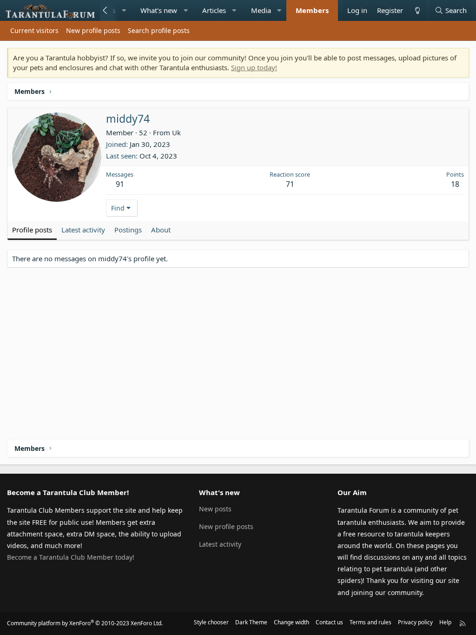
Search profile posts (159, 30)
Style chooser (211, 622)
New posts (215, 508)
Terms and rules (370, 622)
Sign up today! (254, 67)
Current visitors (34, 30)
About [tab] (161, 229)
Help (445, 622)
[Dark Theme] (417, 10)
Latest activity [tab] (83, 229)
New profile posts (93, 30)
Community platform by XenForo (85, 623)
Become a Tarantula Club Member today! (70, 557)
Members (312, 10)
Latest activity (220, 544)
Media (261, 10)
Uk (176, 132)
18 (455, 184)
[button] (124, 10)
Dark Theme (251, 622)
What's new (158, 10)
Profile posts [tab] (32, 229)
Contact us (329, 622)
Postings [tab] (128, 229)
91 (120, 184)
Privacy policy (415, 622)
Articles (214, 10)
